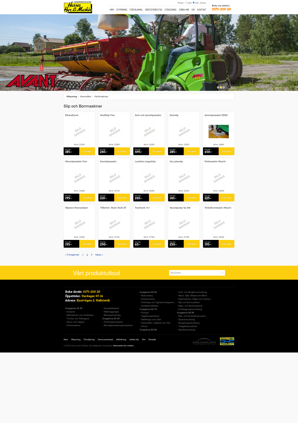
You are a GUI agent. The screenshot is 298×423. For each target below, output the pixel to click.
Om (193, 9)
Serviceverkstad (153, 9)
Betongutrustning (112, 315)
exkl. (189, 3)
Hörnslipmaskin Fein (76, 161)
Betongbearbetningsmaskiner (118, 325)
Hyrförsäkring (101, 96)
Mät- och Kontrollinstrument (191, 316)
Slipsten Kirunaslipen (76, 207)
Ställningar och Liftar (151, 319)
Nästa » (99, 254)
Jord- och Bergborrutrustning (192, 292)
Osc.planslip (176, 161)
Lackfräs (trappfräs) (145, 161)
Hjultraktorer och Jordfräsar (80, 315)
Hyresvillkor (85, 96)
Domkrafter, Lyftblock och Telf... (156, 323)
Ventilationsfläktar (149, 306)
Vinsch (144, 326)
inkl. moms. (200, 3)
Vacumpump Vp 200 (180, 207)
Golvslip (174, 115)
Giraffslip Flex (107, 115)
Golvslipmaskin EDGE (216, 115)
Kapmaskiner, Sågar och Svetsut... (195, 299)
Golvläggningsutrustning (190, 309)
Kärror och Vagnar (76, 322)
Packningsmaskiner (113, 322)
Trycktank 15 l (142, 207)
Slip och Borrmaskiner (189, 302)
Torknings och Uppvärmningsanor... (158, 302)
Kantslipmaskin (108, 161)
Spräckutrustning (186, 319)
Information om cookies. (123, 346)
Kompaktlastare (111, 308)
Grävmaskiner (73, 325)
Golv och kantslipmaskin (148, 115)
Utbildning (170, 9)
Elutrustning (147, 295)
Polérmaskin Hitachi (215, 161)
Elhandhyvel (71, 115)
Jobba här (184, 9)
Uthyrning (121, 9)
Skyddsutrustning (186, 329)
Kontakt (201, 9)
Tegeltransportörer (150, 316)
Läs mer (87, 151)
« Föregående (72, 254)
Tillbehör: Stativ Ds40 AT (113, 207)
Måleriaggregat (111, 311)
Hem (112, 9)
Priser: (181, 3)
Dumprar (71, 311)
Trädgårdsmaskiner (187, 326)
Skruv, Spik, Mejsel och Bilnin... (193, 295)
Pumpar (145, 312)
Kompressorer (148, 299)
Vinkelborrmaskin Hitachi (218, 207)
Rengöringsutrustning (188, 323)
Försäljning (136, 9)
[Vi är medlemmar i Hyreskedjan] (227, 341)
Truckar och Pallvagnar (78, 318)
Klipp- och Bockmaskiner (190, 306)
